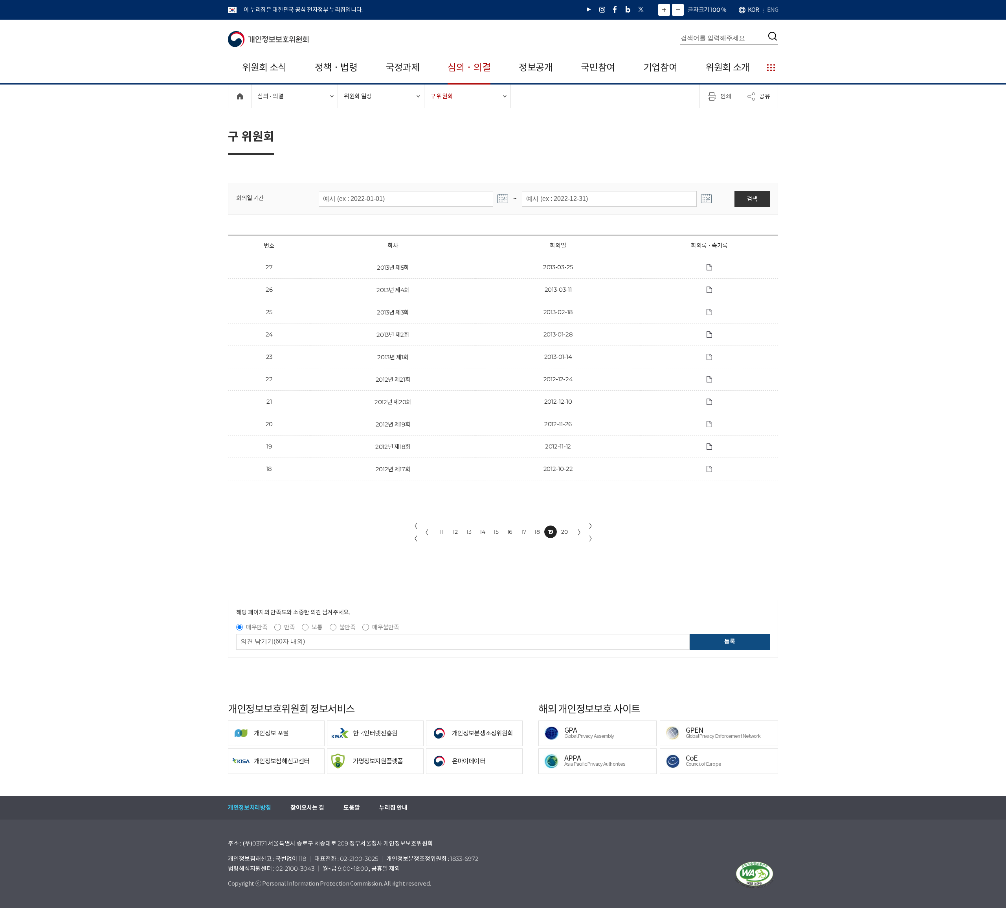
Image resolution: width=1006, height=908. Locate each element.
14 (482, 531)
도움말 (351, 807)
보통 (317, 627)
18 (537, 531)
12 (455, 531)
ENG (772, 9)
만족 (289, 627)
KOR (753, 9)
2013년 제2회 (392, 334)
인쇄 (725, 96)
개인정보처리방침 (249, 807)
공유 (764, 96)
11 (441, 531)
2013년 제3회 (393, 312)
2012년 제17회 (393, 469)
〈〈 (414, 532)
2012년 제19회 (393, 424)
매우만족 (257, 627)
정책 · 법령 (336, 67)
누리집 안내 (393, 807)
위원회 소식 (264, 67)
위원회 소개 (727, 67)
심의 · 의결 (469, 67)
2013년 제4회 (392, 290)
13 (468, 531)
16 (509, 531)
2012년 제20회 (392, 402)
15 (496, 531)
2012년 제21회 (393, 379)
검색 (752, 198)
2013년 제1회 (392, 357)
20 (564, 531)
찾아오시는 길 (307, 807)
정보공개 (536, 67)
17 (523, 531)
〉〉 (592, 532)
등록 (729, 641)
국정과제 (403, 67)
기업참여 (660, 67)
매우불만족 (385, 627)
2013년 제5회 (393, 267)
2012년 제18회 (393, 446)
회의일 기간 (250, 198)
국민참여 (598, 67)
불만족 (348, 627)
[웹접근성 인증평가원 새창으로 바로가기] (754, 875)
